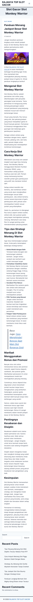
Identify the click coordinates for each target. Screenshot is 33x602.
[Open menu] (29, 3)
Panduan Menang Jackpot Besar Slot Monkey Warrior (15, 29)
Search (4, 535)
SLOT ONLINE (8, 21)
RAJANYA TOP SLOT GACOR (19, 599)
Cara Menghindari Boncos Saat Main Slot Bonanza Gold (17, 341)
